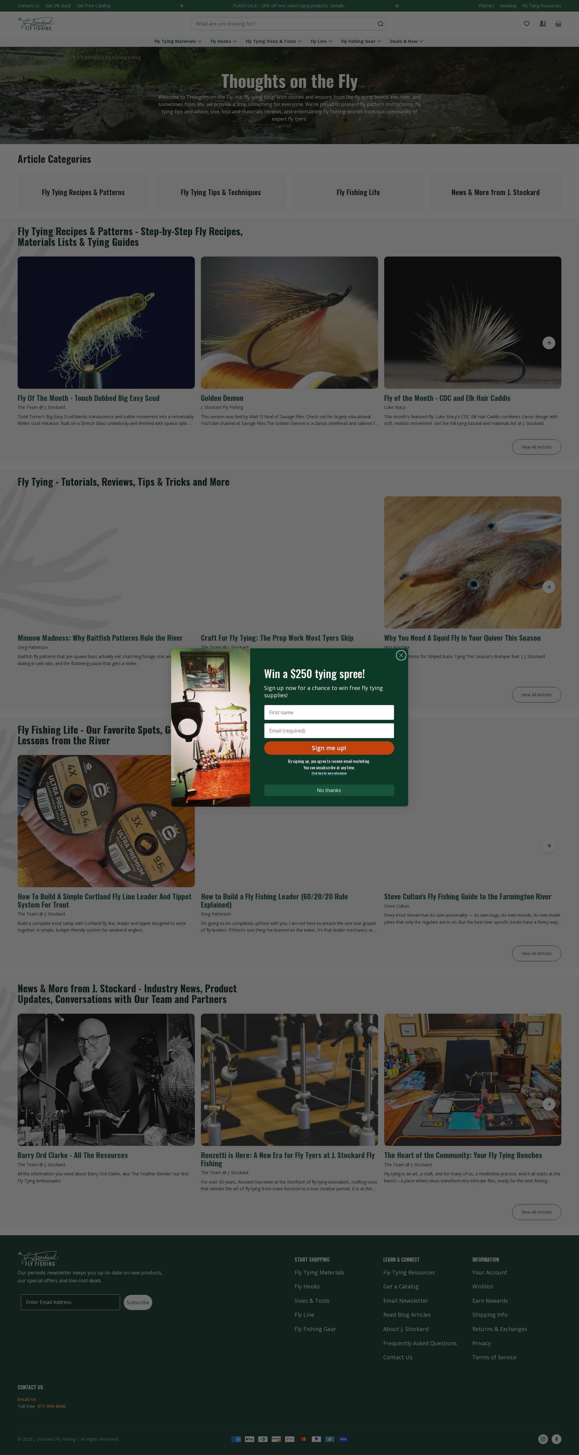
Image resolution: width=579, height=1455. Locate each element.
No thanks (329, 790)
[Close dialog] (401, 655)
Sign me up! (329, 748)
